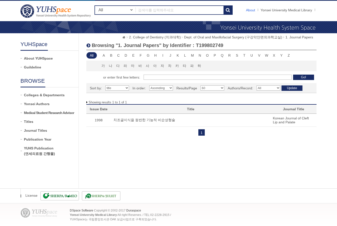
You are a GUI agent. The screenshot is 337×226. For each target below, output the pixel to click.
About (250, 10)
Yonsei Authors (37, 104)
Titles (28, 122)
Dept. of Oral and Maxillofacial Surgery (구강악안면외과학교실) (233, 37)
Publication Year (37, 139)
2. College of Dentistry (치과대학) (155, 37)
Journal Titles (35, 130)
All (92, 55)
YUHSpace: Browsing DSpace (56, 11)
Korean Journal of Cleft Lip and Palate (291, 120)
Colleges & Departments (44, 95)
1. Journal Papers (299, 37)
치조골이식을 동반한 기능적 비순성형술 (144, 120)
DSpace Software (81, 210)
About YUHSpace (38, 58)
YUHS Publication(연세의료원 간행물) (39, 151)
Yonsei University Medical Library (286, 10)
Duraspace (133, 210)
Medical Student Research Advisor (49, 113)
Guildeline (32, 67)
